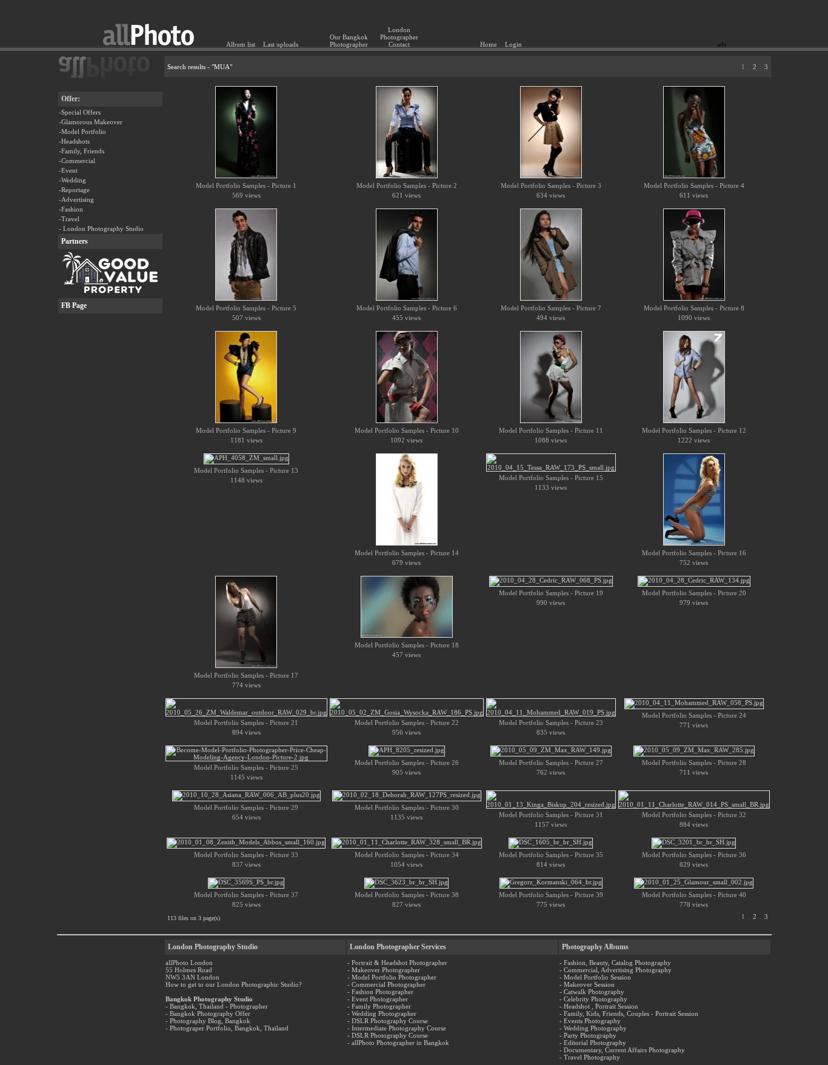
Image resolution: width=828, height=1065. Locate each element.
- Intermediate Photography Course (396, 1028)
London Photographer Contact (399, 37)
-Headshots (74, 141)
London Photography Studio (213, 947)
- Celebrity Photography (593, 999)
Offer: (70, 99)
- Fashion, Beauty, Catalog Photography (615, 962)
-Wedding (72, 180)
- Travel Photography (589, 1057)
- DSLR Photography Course (387, 1020)
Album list (240, 44)
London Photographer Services (398, 947)
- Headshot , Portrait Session (598, 1006)
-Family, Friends (81, 151)
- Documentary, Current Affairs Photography (622, 1049)
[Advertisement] (655, 21)
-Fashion (71, 209)
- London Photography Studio (101, 228)
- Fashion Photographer (380, 991)
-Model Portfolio (82, 131)
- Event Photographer (377, 999)
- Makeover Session (587, 984)
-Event (68, 170)
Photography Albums (595, 947)
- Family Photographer (379, 1006)
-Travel (69, 218)
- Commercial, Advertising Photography (615, 969)
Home (488, 44)
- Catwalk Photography (591, 991)
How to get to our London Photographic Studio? (233, 984)
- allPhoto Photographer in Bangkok (398, 1042)
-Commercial (77, 160)
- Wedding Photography (593, 1028)
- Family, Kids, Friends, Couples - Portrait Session (628, 1013)
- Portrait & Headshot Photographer (397, 962)
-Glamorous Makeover (90, 121)
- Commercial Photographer (386, 984)
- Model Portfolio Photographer (391, 977)
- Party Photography (587, 1035)
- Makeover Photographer (383, 969)
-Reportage (74, 189)
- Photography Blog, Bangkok (207, 1020)
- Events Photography (590, 1020)
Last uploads (280, 44)
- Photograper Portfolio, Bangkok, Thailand (227, 1028)
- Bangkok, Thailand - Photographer (216, 1006)
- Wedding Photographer (381, 1013)
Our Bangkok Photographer (349, 40)
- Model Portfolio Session (595, 977)
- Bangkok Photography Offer (207, 1013)
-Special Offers (80, 112)
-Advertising (76, 199)
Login (513, 44)
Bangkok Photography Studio (209, 999)
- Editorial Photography (592, 1042)
